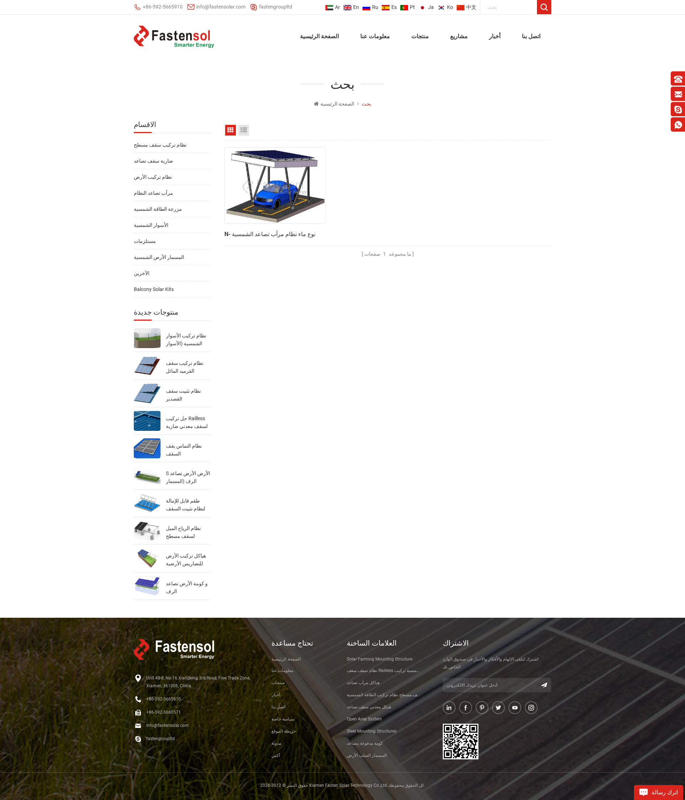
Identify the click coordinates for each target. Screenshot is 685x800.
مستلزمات (145, 241)
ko (450, 7)
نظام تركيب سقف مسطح (160, 145)
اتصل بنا (531, 36)
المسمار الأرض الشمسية (159, 257)
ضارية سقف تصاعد (153, 161)
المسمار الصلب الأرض (367, 755)
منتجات (420, 36)
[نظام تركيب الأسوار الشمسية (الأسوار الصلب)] (147, 338)
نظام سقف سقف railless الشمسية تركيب (384, 670)
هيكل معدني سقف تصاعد (369, 706)
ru (375, 7)
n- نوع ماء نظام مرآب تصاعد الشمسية (269, 234)
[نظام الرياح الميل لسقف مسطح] (147, 531)
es (394, 7)
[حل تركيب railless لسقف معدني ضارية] (147, 421)
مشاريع (459, 36)
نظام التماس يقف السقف (184, 450)
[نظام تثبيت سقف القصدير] (147, 393)
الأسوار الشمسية (151, 225)
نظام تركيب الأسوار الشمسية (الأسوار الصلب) (186, 340)
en (356, 7)
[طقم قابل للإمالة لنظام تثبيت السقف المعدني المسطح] (147, 503)
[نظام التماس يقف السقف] (147, 448)
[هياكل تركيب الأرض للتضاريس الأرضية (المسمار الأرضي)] (147, 558)
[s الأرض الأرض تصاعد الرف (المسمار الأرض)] (147, 476)
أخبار (495, 36)
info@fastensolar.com (220, 7)
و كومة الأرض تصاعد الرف (187, 587)
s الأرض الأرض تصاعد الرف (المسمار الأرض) (188, 477)
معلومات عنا (375, 36)
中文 (471, 7)
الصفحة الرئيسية (319, 36)
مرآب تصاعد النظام (153, 193)
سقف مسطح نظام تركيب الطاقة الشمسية (384, 694)
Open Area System (364, 719)
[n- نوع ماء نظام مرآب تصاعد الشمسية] (275, 185)
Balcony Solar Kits (154, 289)
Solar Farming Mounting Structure (379, 659)
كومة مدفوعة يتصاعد (365, 743)
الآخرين (141, 273)
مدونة (276, 743)
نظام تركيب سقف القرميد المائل (184, 367)
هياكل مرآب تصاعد (363, 682)
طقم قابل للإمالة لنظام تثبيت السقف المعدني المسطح (185, 505)
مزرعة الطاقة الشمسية (158, 209)
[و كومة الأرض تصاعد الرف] (147, 586)
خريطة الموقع (284, 731)
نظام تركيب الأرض (153, 177)
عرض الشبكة (230, 130)
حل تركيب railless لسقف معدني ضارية (187, 422)
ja (431, 7)
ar (337, 7)
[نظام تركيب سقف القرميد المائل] (147, 366)
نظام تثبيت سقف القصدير (183, 395)
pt (412, 7)
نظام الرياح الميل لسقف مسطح (183, 532)
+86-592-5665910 (163, 7)
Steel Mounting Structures (371, 731)
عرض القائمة (243, 130)
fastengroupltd (275, 7)
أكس (276, 755)
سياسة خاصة (283, 719)
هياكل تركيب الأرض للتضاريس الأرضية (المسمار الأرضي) (186, 560)
